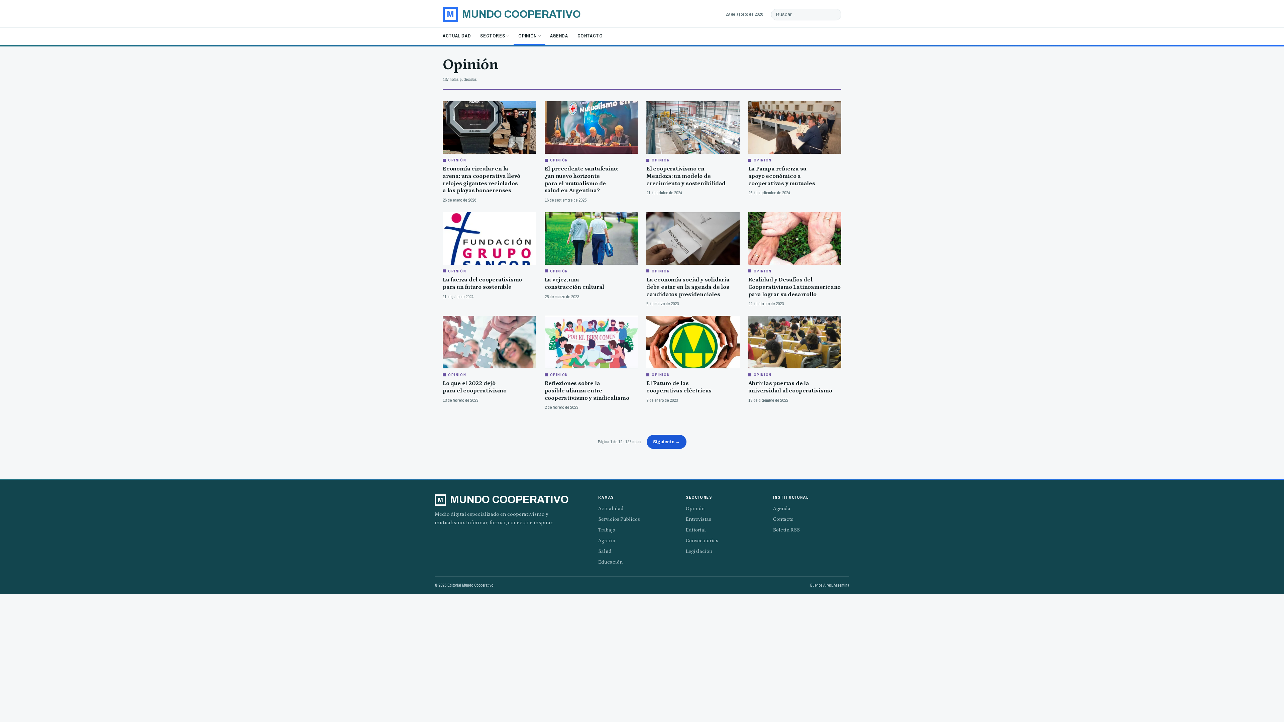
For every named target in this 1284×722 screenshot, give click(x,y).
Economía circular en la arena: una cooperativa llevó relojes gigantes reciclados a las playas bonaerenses (481, 179)
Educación (610, 562)
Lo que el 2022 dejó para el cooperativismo (474, 387)
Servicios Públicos (619, 519)
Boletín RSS (786, 530)
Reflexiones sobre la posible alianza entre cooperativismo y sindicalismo (587, 390)
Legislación (699, 551)
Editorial (696, 530)
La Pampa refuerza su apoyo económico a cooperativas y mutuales (781, 176)
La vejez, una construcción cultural (575, 283)
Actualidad (457, 36)
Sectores (492, 36)
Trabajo (606, 530)
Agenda (559, 36)
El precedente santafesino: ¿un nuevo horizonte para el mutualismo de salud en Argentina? (582, 179)
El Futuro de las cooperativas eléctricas (679, 387)
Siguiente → (666, 441)
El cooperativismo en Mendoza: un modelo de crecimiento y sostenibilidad (686, 176)
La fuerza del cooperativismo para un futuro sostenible (482, 283)
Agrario (606, 541)
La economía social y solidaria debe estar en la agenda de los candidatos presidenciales (688, 286)
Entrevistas (698, 519)
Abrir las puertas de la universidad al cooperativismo (790, 387)
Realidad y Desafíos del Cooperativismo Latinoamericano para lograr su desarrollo (794, 286)
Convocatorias (702, 541)
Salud (605, 551)
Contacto (590, 36)
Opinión (527, 36)
